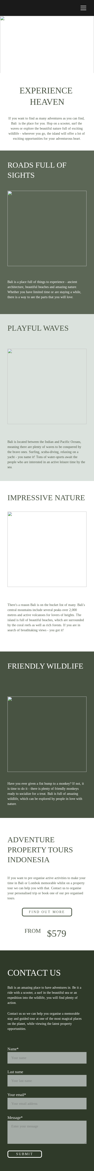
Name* (13, 1049)
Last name (15, 1072)
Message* (15, 1118)
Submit (24, 1154)
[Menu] (83, 8)
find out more (47, 912)
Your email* (16, 1095)
